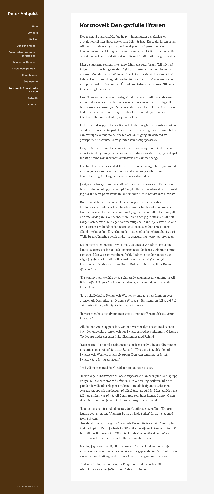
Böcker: (33, 39)
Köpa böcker (30, 75)
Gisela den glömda (23, 68)
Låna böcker (30, 81)
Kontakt (33, 104)
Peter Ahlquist (23, 13)
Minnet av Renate (24, 62)
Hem (35, 26)
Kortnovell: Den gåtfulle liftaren (23, 90)
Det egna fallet (26, 45)
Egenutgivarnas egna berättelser (22, 54)
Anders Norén (31, 487)
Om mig (33, 32)
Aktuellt (33, 98)
